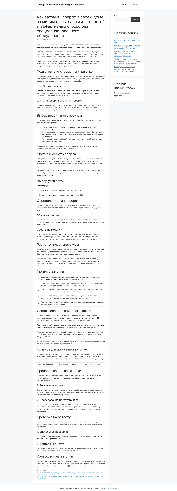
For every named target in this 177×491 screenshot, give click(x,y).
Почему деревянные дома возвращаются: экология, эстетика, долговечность (124, 69)
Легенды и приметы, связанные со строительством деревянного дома (127, 40)
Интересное (134, 4)
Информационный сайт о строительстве (60, 4)
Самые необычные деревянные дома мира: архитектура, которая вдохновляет (126, 53)
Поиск (116, 16)
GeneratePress (113, 488)
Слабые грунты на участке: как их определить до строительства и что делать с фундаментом (127, 61)
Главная (123, 4)
